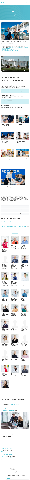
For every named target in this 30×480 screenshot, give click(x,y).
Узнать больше (11, 14)
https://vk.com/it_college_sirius (8, 459)
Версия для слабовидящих (12, 469)
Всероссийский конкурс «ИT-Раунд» (8, 49)
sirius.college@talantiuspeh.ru (8, 451)
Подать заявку (19, 14)
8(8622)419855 (9, 403)
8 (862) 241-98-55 (6, 445)
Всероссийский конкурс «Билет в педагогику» (10, 50)
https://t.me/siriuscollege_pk (7, 457)
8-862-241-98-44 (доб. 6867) (7, 448)
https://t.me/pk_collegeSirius (7, 454)
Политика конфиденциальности (15, 466)
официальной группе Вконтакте (13, 404)
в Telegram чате (5, 405)
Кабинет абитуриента (6, 436)
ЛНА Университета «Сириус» (7, 434)
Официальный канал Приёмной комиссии (8, 408)
